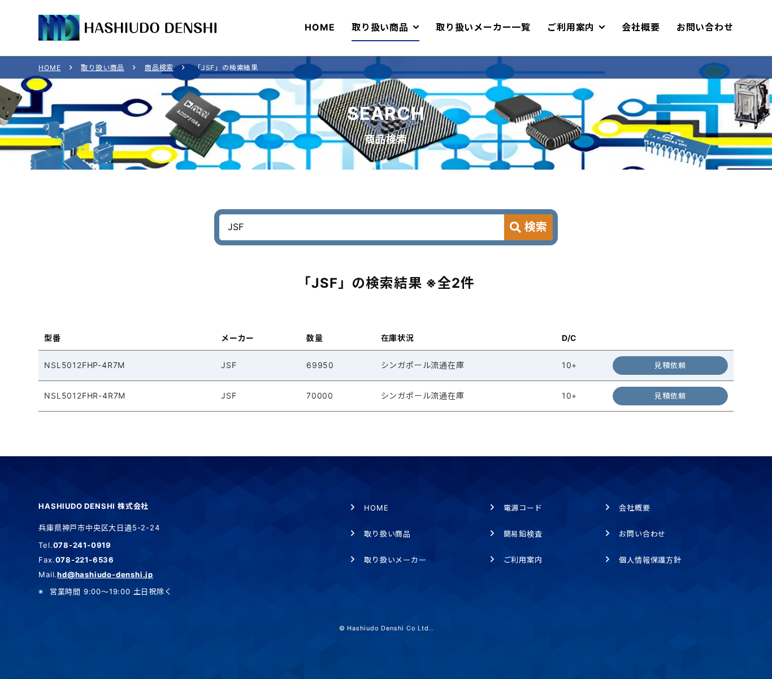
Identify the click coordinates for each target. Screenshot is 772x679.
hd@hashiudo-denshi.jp (105, 574)
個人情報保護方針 (650, 559)
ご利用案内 (523, 559)
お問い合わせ (642, 533)
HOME (49, 67)
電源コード (523, 507)
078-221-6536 (85, 559)
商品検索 (159, 67)
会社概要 (634, 507)
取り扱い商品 (102, 67)
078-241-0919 (82, 545)
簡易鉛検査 (523, 533)
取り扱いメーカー (395, 559)
